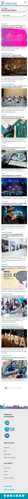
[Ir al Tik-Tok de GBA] (20, 495)
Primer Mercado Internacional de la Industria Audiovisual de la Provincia (13, 327)
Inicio (2, 8)
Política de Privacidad (9, 489)
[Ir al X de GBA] (8, 495)
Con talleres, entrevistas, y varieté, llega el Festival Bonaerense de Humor (14, 204)
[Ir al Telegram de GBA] (17, 495)
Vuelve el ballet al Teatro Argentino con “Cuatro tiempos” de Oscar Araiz (14, 86)
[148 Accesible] (9, 429)
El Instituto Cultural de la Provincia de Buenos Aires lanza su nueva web (13, 26)
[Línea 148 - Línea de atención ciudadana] (7, 423)
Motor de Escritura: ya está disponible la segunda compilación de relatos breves (14, 267)
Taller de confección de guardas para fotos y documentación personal (13, 117)
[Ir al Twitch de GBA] (23, 495)
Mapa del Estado (8, 486)
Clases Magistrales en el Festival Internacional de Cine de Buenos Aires (13, 176)
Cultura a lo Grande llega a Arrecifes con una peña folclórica (14, 358)
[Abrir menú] (25, 2)
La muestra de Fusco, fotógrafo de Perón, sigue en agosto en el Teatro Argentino (13, 235)
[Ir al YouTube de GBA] (14, 495)
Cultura (6, 8)
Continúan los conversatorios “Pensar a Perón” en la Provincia (14, 148)
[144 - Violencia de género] (7, 435)
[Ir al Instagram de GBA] (11, 495)
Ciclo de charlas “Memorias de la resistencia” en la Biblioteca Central (12, 55)
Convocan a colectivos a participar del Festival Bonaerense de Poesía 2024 (13, 296)
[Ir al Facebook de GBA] (5, 495)
